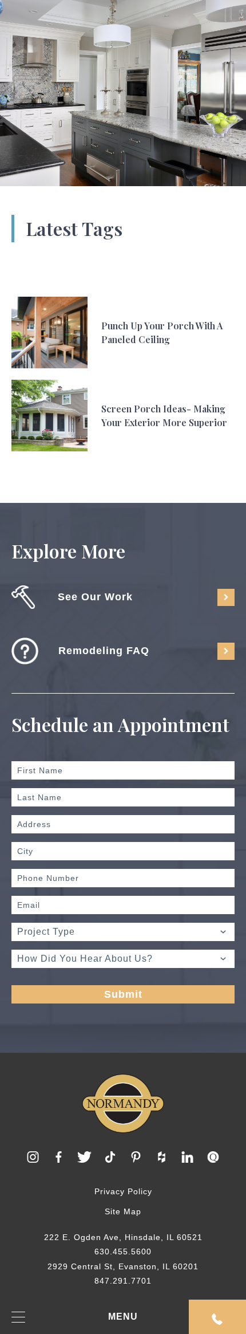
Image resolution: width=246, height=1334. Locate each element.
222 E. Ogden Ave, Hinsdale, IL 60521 (123, 1237)
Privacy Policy (123, 1191)
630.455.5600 (123, 1251)
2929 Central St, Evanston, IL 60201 (123, 1266)
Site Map (123, 1211)
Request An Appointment (217, 1317)
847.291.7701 (123, 1280)
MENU (123, 1316)
